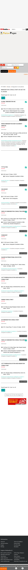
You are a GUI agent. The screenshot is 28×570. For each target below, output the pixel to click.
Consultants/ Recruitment (10, 143)
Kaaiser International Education (11, 257)
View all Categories (17, 395)
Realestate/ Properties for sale (20, 561)
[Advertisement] (14, 14)
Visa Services (18, 116)
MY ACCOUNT (4, 71)
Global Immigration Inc (8, 101)
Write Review (3, 105)
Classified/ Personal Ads (19, 557)
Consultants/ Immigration (19, 115)
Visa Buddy (4, 189)
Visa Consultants (23, 202)
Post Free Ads (12, 71)
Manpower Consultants (10, 145)
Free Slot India (17, 545)
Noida (8, 86)
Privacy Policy (17, 543)
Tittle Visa (4, 167)
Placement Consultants (5, 144)
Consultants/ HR (8, 141)
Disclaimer (16, 546)
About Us (3, 541)
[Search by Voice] (15, 68)
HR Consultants (13, 144)
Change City (8, 395)
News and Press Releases (6, 552)
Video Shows (3, 556)
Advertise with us (4, 543)
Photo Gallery (17, 556)
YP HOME (3, 86)
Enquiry (2, 545)
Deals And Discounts (5, 561)
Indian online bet (4, 557)
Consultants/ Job (20, 144)
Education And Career (5, 554)
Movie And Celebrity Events (7, 559)
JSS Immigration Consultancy (10, 320)
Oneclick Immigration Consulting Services (14, 211)
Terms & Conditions (18, 541)
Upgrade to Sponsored (23, 119)
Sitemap (2, 546)
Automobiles (17, 559)
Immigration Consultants (17, 86)
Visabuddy (4, 235)
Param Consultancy (7, 299)
